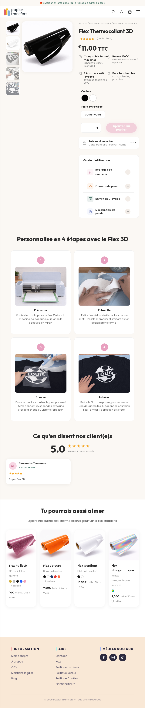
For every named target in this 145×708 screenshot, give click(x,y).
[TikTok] (122, 657)
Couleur (86, 91)
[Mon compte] (121, 12)
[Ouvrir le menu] (138, 12)
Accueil (83, 23)
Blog (14, 678)
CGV (14, 667)
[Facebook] (103, 657)
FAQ (58, 661)
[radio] (85, 98)
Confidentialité (65, 684)
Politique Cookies (67, 678)
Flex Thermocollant (100, 23)
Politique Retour (66, 673)
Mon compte (20, 656)
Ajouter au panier (121, 128)
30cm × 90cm (93, 114)
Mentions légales (22, 673)
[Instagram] (113, 657)
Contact (61, 656)
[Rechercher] (113, 12)
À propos (17, 661)
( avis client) (104, 38)
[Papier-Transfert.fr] (15, 12)
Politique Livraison (67, 667)
